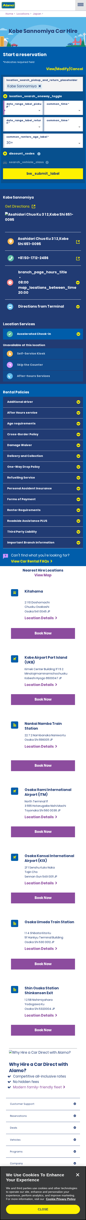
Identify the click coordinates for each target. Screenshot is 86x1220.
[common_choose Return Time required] (63, 124)
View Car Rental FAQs (30, 561)
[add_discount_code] (5, 153)
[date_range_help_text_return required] (23, 124)
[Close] (77, 1174)
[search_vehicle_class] (47, 162)
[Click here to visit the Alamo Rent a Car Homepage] (7, 5)
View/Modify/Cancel (64, 69)
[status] (24, 86)
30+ (9, 142)
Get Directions (17, 206)
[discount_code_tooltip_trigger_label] (39, 154)
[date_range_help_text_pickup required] (23, 108)
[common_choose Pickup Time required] (63, 108)
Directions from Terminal (41, 306)
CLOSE (43, 1209)
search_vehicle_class (26, 162)
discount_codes (22, 153)
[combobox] (43, 84)
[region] (43, 1193)
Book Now (43, 633)
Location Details (39, 618)
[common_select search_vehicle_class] (5, 162)
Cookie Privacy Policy (61, 1199)
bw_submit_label (43, 173)
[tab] (43, 334)
